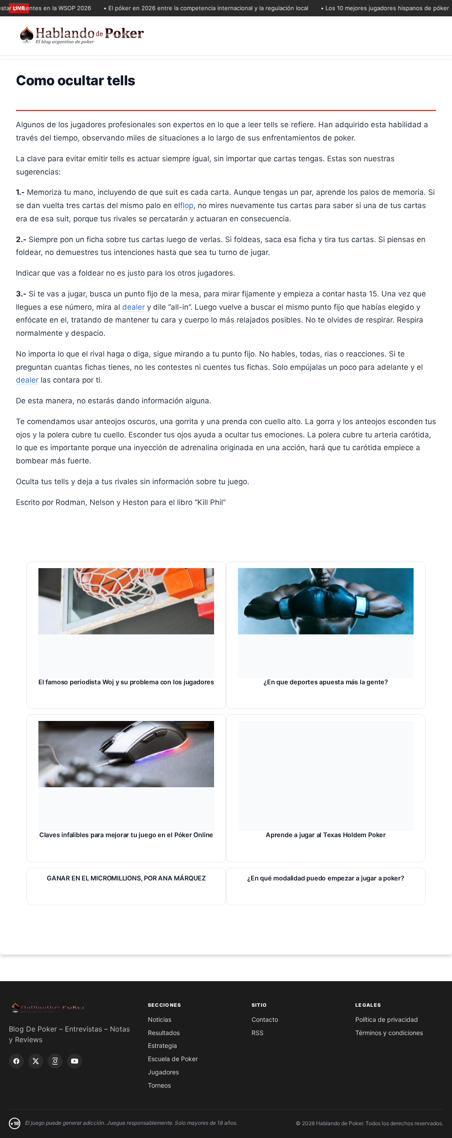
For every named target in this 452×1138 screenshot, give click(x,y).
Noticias (159, 1019)
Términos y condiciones (389, 1032)
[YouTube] (74, 1061)
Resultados (164, 1032)
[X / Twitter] (35, 1061)
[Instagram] (55, 1061)
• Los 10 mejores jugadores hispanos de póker (375, 7)
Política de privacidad (386, 1019)
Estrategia (162, 1045)
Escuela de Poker (173, 1058)
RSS (258, 1032)
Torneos (159, 1085)
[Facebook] (16, 1061)
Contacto (265, 1019)
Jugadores (163, 1072)
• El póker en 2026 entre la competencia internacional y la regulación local (196, 7)
